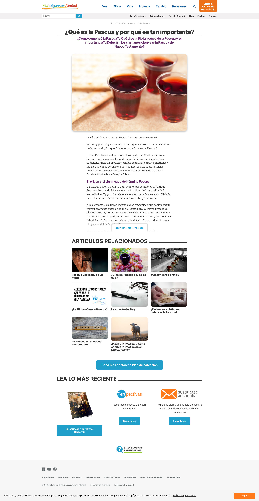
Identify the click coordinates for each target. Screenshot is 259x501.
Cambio (161, 6)
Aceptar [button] (244, 495)
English (201, 16)
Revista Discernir (177, 16)
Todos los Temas (112, 477)
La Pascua (145, 23)
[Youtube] (49, 469)
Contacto (76, 477)
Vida (130, 6)
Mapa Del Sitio (173, 477)
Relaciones (179, 6)
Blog (191, 16)
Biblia (117, 6)
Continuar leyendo (129, 227)
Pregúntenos (48, 477)
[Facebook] (44, 469)
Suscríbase (129, 420)
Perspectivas (130, 477)
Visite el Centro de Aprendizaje (208, 6)
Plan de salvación (130, 23)
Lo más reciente (138, 16)
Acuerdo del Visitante (100, 485)
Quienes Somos (157, 16)
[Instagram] (55, 469)
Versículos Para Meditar (151, 477)
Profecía (144, 6)
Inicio (112, 23)
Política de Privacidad (124, 485)
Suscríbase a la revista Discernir (79, 430)
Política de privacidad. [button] (184, 495)
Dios (104, 6)
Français (213, 16)
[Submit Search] (79, 16)
